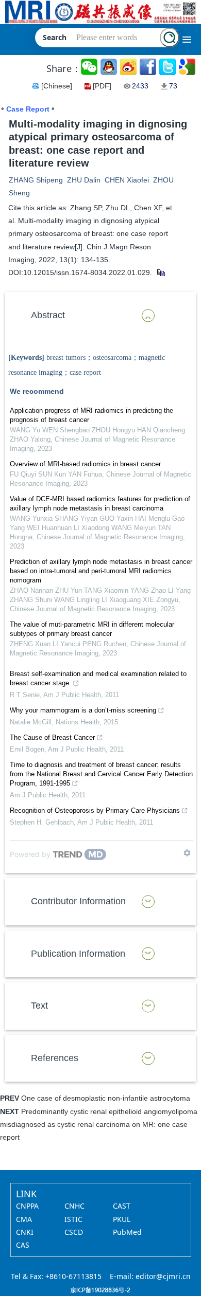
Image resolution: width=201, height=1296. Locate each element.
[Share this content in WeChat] (90, 67)
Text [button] (39, 1005)
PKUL (121, 1219)
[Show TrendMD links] (187, 853)
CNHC (74, 1206)
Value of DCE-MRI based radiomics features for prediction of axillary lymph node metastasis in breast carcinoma (100, 503)
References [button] (54, 1058)
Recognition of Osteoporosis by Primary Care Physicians (95, 810)
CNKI (25, 1232)
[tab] (100, 315)
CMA (24, 1219)
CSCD (73, 1232)
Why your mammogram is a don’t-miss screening (83, 710)
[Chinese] (56, 86)
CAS (22, 1245)
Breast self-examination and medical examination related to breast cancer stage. (98, 678)
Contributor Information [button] (78, 901)
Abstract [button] (48, 315)
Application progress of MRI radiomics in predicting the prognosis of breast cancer (91, 415)
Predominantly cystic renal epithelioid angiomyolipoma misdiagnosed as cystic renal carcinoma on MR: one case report (98, 1124)
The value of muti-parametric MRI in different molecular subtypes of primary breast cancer (92, 628)
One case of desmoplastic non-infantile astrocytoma (105, 1098)
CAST (121, 1206)
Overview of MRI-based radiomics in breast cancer (85, 464)
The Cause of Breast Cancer (52, 737)
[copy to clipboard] (160, 272)
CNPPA (27, 1206)
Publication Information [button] (78, 953)
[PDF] (102, 86)
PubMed (127, 1232)
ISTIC (73, 1219)
